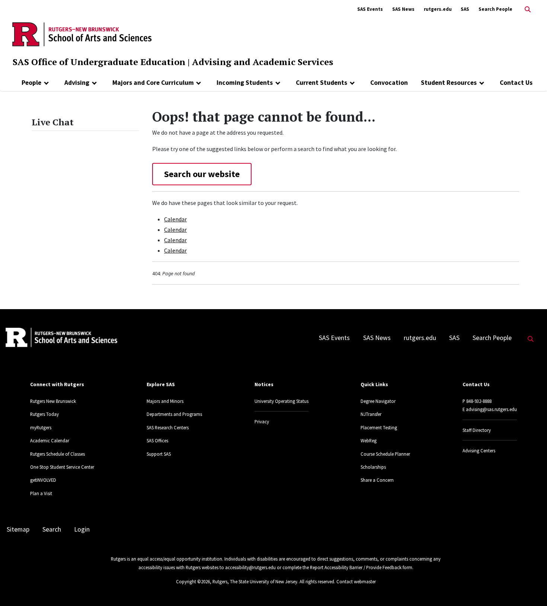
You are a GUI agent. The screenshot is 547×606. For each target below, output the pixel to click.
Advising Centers (479, 450)
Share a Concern (377, 480)
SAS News (403, 9)
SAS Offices (157, 440)
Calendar (175, 219)
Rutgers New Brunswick (53, 401)
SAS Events (370, 9)
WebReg (369, 440)
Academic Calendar (49, 440)
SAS (465, 9)
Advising (76, 82)
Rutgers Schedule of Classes (57, 454)
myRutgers (40, 427)
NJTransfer (371, 414)
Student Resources (449, 82)
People (31, 82)
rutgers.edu (438, 9)
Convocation (389, 82)
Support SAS (159, 454)
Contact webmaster (356, 581)
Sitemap (18, 529)
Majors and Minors (165, 401)
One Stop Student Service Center (62, 467)
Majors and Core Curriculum (153, 82)
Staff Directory (477, 430)
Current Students (321, 82)
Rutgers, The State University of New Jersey (254, 581)
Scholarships (373, 467)
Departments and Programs (174, 414)
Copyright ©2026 (193, 581)
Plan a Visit (41, 493)
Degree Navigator (378, 401)
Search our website (202, 174)
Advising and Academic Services (262, 62)
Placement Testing (379, 427)
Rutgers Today (44, 414)
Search (51, 529)
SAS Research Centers (168, 427)
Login (82, 529)
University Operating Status (281, 401)
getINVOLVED (43, 480)
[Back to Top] (530, 588)
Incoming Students (245, 82)
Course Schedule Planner (385, 454)
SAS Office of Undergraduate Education (99, 62)
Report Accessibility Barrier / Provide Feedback (356, 567)
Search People (495, 9)
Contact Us (516, 82)
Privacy (262, 421)
